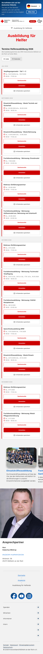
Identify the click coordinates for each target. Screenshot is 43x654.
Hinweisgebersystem (26, 645)
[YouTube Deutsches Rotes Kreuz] (21, 596)
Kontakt (6, 645)
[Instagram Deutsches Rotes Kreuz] (29, 596)
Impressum (14, 645)
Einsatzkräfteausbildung (19, 470)
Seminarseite (22, 80)
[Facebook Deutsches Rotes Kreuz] (14, 596)
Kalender (17, 59)
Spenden (32, 21)
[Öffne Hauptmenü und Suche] (39, 21)
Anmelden (21, 85)
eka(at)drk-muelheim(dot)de (13, 555)
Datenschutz (7, 647)
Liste (7, 59)
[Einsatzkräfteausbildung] (21, 458)
